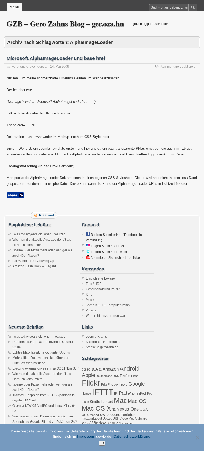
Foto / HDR (94, 284)
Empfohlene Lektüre (100, 278)
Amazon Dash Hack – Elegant (34, 266)
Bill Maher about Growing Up (33, 261)
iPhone (133, 393)
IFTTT (102, 391)
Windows (100, 423)
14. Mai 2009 (59, 66)
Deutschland (104, 376)
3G (89, 369)
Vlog (131, 418)
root (92, 414)
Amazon (111, 369)
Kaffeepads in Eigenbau (103, 342)
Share (15, 195)
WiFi (86, 423)
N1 (114, 409)
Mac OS (137, 401)
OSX (143, 409)
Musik (90, 300)
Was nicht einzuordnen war (105, 316)
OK (102, 443)
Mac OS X (96, 408)
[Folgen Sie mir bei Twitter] (88, 252)
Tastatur (128, 414)
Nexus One (127, 409)
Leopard (107, 402)
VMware (141, 418)
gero (40, 66)
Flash (134, 376)
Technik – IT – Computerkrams (108, 305)
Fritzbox (113, 384)
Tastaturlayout (92, 418)
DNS (116, 376)
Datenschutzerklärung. (132, 436)
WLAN (115, 423)
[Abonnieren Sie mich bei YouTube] (88, 258)
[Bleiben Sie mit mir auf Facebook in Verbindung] (88, 235)
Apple (88, 375)
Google (136, 384)
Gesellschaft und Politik (103, 289)
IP (115, 393)
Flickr (91, 382)
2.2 (84, 369)
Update (107, 418)
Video (124, 418)
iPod (142, 393)
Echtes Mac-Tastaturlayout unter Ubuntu (41, 352)
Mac (120, 400)
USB (116, 418)
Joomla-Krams (96, 336)
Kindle (95, 401)
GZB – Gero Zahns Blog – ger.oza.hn (65, 23)
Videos (91, 310)
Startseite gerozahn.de (102, 347)
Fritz (104, 384)
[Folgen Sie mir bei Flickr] (88, 246)
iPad (122, 393)
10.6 (94, 369)
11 (100, 369)
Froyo (123, 384)
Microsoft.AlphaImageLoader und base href (56, 58)
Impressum (86, 436)
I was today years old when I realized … (41, 234)
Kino (89, 294)
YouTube (127, 423)
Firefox (125, 376)
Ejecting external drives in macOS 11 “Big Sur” (45, 368)
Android (129, 368)
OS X (85, 414)
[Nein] (197, 437)
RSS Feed (46, 215)
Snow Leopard (107, 414)
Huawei (86, 393)
